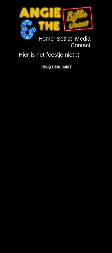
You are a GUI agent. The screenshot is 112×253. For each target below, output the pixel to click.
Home (46, 38)
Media (82, 38)
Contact (80, 45)
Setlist (64, 38)
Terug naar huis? (56, 66)
